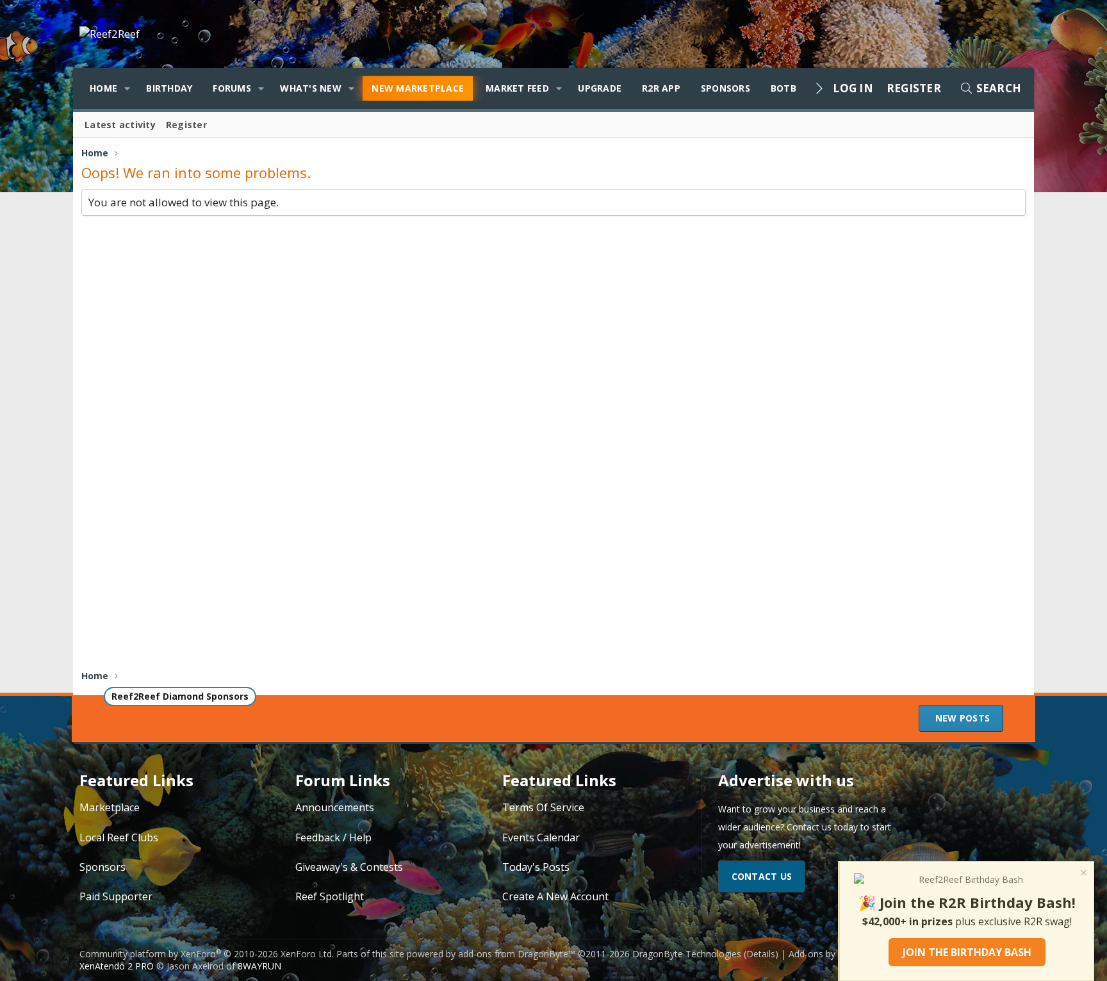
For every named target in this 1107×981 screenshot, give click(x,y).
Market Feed (517, 88)
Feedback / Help (333, 837)
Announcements (334, 807)
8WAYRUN (259, 966)
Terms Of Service (543, 807)
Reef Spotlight (329, 896)
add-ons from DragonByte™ (516, 954)
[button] (127, 88)
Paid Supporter (115, 896)
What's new (310, 88)
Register (186, 125)
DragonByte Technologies (686, 954)
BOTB (783, 88)
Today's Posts (536, 867)
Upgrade (599, 88)
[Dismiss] (1083, 874)
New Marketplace (418, 88)
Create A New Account (555, 896)
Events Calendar (541, 837)
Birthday (169, 88)
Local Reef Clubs (118, 837)
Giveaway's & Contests (349, 867)
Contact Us (762, 876)
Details (760, 954)
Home (103, 88)
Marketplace (109, 807)
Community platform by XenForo (206, 954)
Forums (232, 88)
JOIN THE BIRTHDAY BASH (967, 952)
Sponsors (725, 88)
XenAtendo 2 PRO (116, 966)
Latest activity (120, 125)
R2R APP (661, 88)
